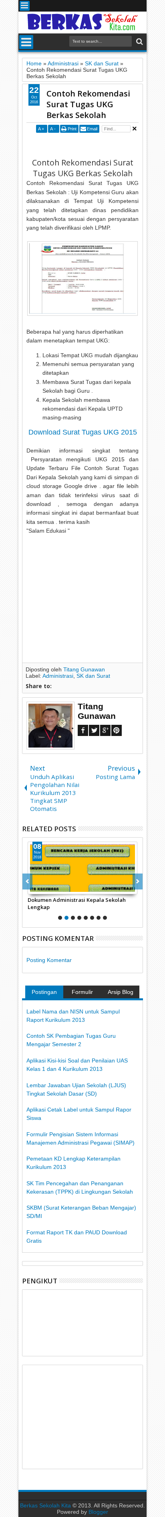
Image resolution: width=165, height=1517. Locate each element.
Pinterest (116, 730)
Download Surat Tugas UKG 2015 (82, 432)
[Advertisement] (95, 145)
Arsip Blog (120, 992)
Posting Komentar (49, 960)
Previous (138, 881)
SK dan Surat (93, 676)
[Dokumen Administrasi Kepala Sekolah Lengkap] (82, 868)
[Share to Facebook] (34, 888)
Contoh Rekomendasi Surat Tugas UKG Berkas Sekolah (88, 104)
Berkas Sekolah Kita (45, 1505)
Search (139, 41)
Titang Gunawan (84, 669)
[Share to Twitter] (43, 888)
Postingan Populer (44, 993)
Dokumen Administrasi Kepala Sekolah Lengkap (77, 903)
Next (27, 881)
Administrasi (57, 676)
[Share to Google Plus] (52, 888)
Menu (25, 6)
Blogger (98, 1512)
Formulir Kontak (82, 993)
